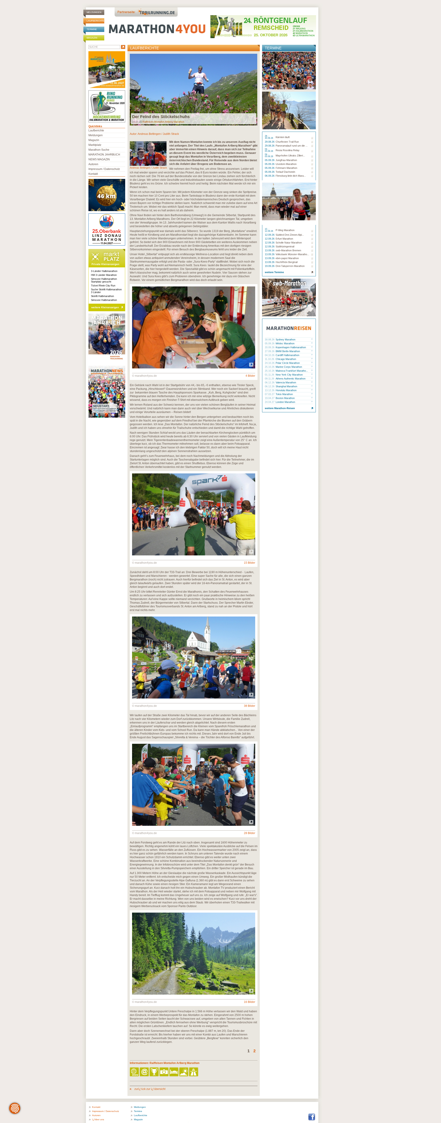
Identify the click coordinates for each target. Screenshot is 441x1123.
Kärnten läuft (283, 137)
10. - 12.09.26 (269, 230)
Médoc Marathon (285, 343)
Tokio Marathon (284, 394)
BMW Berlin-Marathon (288, 351)
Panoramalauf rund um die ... (292, 145)
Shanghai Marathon (286, 386)
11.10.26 (270, 359)
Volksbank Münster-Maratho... (292, 254)
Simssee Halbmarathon (104, 300)
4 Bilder (250, 375)
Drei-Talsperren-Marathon (290, 266)
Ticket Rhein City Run (103, 285)
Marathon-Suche (98, 149)
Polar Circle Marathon (288, 363)
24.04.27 (270, 402)
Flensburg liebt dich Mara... (291, 175)
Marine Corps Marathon (289, 366)
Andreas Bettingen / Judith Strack (158, 134)
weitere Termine (274, 272)
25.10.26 (270, 366)
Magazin (92, 38)
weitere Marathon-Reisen (280, 408)
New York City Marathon (289, 374)
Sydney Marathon (285, 339)
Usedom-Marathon (286, 164)
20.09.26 (270, 347)
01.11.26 (270, 374)
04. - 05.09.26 (269, 150)
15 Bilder (249, 562)
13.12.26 (270, 390)
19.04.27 (270, 398)
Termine (92, 29)
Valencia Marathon (286, 382)
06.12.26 (270, 382)
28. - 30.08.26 (269, 137)
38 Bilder (249, 705)
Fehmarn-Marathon (286, 168)
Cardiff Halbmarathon (287, 355)
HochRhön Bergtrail (286, 262)
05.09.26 (270, 160)
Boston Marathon (285, 398)
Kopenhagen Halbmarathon (291, 347)
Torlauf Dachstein (285, 171)
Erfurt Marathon (284, 238)
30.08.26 (270, 339)
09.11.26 (270, 378)
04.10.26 (270, 355)
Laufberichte (95, 21)
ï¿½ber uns (98, 1119)
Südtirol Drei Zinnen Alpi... (290, 234)
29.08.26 (270, 141)
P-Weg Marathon (285, 230)
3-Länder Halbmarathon (104, 271)
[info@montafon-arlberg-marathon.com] (145, 1072)
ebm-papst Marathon (287, 258)
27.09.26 (270, 351)
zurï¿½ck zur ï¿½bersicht (149, 1089)
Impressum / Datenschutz (104, 169)
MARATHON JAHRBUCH (104, 154)
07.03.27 (270, 394)
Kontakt (93, 173)
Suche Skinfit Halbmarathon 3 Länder (106, 291)
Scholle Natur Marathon (289, 242)
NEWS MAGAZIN (99, 159)
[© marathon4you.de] (193, 367)
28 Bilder (249, 833)
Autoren (93, 164)
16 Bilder (249, 1002)
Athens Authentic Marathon (290, 378)
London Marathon (285, 402)
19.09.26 (270, 266)
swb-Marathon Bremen (288, 250)
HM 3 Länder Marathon (104, 275)
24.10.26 (270, 363)
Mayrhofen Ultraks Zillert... (290, 155)
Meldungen (94, 12)
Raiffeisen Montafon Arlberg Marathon (163, 121)
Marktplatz (94, 145)
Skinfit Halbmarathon (102, 296)
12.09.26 (270, 234)
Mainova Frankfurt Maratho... (292, 370)
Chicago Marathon (286, 359)
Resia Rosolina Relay (288, 150)
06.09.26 (270, 175)
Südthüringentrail (285, 246)
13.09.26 (270, 250)
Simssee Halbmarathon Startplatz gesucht (104, 280)
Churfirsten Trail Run (287, 141)
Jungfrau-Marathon (286, 160)
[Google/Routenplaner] (194, 1072)
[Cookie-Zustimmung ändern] (14, 1108)
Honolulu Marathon (286, 390)
